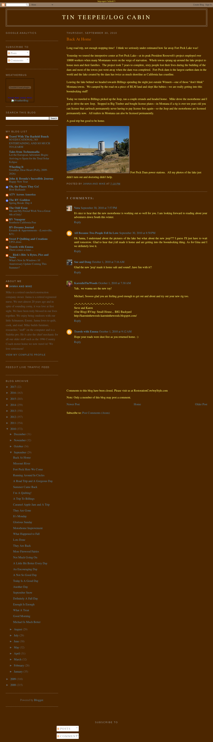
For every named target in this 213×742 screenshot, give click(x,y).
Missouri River (21, 463)
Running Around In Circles (28, 475)
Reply (77, 222)
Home (137, 404)
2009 (13, 679)
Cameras (23, 98)
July (16, 635)
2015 (13, 399)
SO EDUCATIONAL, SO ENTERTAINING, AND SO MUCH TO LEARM (29, 143)
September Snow (22, 592)
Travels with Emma (86, 331)
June (17, 641)
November (20, 440)
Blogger (38, 700)
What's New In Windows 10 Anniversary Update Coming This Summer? (28, 263)
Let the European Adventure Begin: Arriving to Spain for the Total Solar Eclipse (29, 158)
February (19, 665)
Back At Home (22, 457)
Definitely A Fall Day (25, 598)
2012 (13, 417)
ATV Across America (22, 194)
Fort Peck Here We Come (28, 469)
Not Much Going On (25, 557)
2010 (13, 429)
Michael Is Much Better (27, 622)
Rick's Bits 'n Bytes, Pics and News (28, 255)
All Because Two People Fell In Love (96, 233)
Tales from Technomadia (24, 152)
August (18, 629)
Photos (29, 98)
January (18, 671)
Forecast (11, 98)
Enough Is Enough (23, 604)
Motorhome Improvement (28, 528)
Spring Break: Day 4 (20, 203)
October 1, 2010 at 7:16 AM (108, 262)
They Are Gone (22, 510)
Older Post (201, 404)
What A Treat (21, 610)
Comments (16, 60)
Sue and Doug (82, 262)
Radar (17, 98)
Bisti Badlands (17, 189)
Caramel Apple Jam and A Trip (31, 504)
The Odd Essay (18, 208)
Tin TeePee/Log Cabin (106, 17)
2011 (13, 423)
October (19, 446)
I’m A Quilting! (22, 493)
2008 (13, 685)
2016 (13, 393)
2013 (13, 411)
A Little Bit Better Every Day (30, 563)
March (18, 659)
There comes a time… (21, 250)
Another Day (20, 587)
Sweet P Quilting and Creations (28, 239)
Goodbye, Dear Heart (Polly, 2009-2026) (28, 171)
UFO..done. (15, 242)
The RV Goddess (19, 200)
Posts (13, 53)
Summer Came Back (25, 487)
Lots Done (19, 540)
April (17, 653)
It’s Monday (20, 516)
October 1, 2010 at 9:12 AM (115, 331)
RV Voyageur (17, 219)
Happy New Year (18, 181)
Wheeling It (16, 167)
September (20, 452)
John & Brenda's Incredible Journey (31, 178)
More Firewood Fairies (26, 551)
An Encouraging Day (25, 569)
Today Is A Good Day (25, 581)
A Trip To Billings (23, 498)
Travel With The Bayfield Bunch (29, 136)
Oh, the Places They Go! (24, 186)
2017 (13, 387)
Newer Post (73, 404)
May (17, 647)
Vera (77, 208)
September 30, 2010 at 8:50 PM (137, 233)
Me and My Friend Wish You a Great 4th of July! (29, 212)
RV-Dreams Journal (21, 227)
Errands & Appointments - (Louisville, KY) (30, 232)
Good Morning (21, 616)
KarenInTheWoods (85, 283)
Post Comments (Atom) (96, 413)
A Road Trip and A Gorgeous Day (33, 481)
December (20, 434)
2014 (13, 405)
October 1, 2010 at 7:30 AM (114, 283)
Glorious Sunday (22, 522)
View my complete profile (26, 355)
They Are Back (22, 545)
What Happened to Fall (26, 534)
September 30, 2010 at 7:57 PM (99, 208)
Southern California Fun (22, 222)
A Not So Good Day (25, 575)
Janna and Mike (20, 286)
